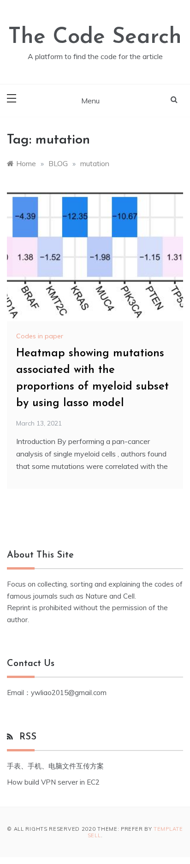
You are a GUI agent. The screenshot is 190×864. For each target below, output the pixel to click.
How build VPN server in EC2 (53, 782)
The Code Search (95, 37)
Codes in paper (39, 336)
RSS (27, 737)
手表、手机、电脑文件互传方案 (55, 766)
